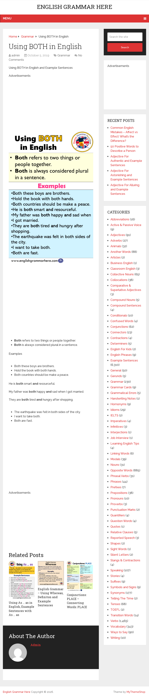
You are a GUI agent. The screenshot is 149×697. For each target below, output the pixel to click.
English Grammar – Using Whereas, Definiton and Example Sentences (50, 597)
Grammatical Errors (123, 393)
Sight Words (118, 549)
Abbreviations (119, 219)
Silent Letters (119, 554)
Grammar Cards (121, 387)
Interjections (118, 432)
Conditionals (118, 315)
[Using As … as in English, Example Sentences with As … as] (22, 580)
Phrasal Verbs (119, 476)
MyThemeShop (136, 691)
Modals (115, 459)
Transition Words (121, 615)
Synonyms (117, 593)
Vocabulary (118, 626)
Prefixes (115, 487)
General (115, 370)
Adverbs (116, 240)
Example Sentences (124, 360)
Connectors (118, 332)
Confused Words (121, 321)
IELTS (114, 415)
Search (125, 47)
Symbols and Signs (123, 587)
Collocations (118, 280)
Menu (7, 18)
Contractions (119, 338)
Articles (115, 257)
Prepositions (118, 493)
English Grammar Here (74, 7)
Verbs (114, 621)
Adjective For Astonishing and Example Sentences (124, 175)
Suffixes (115, 581)
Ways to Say (119, 632)
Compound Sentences (125, 305)
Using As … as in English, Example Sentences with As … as (21, 609)
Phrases (115, 481)
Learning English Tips (124, 443)
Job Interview (119, 438)
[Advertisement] (70, 103)
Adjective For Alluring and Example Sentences (124, 189)
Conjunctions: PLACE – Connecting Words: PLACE (77, 601)
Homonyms (118, 404)
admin (15, 55)
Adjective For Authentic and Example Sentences (126, 161)
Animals (115, 246)
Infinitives (116, 426)
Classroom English (122, 268)
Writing (115, 638)
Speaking (116, 570)
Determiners (118, 343)
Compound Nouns (122, 300)
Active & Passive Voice (125, 225)
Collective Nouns (122, 274)
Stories (115, 576)
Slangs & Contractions (125, 560)
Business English (121, 263)
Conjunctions (119, 326)
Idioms (115, 410)
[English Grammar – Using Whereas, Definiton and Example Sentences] (51, 573)
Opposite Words (121, 470)
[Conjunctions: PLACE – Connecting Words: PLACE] (80, 576)
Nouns (114, 464)
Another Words (120, 252)
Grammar (63, 55)
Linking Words (119, 453)
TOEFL (115, 609)
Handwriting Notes (123, 398)
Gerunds (116, 376)
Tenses (115, 604)
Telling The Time (121, 598)
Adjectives (117, 235)
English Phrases (121, 355)
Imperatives (118, 421)
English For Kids (121, 349)
